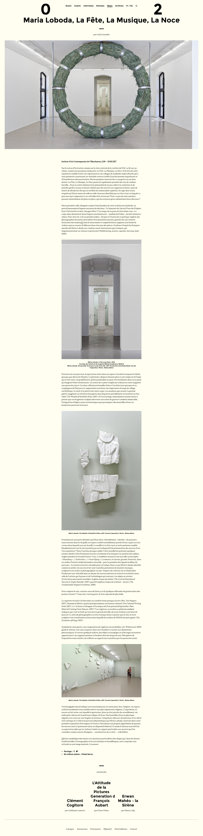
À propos (70, 829)
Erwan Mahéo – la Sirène (128, 800)
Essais (68, 6)
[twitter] (77, 751)
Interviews (89, 6)
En (131, 6)
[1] (82, 223)
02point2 (107, 829)
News (109, 6)
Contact (133, 829)
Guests (77, 6)
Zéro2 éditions (120, 829)
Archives (119, 6)
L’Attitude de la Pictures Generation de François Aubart (104, 794)
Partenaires (95, 829)
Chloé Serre (87, 754)
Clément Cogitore (75, 802)
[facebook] (74, 751)
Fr (127, 6)
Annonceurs (82, 829)
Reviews (100, 6)
